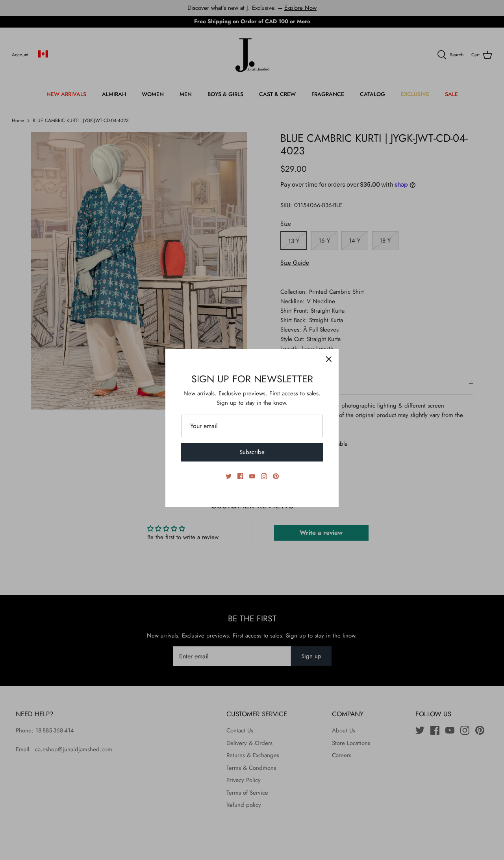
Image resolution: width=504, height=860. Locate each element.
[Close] (328, 359)
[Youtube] (252, 476)
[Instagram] (264, 476)
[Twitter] (229, 476)
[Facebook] (240, 476)
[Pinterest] (276, 476)
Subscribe (252, 452)
